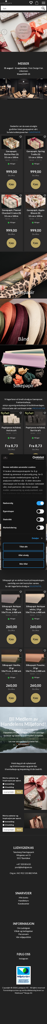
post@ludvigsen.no (23, 867)
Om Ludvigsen (23, 928)
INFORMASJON (23, 923)
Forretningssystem (11, 990)
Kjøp (11, 184)
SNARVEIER (23, 893)
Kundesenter (23, 903)
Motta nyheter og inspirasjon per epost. (12, 779)
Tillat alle (23, 547)
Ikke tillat (23, 564)
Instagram (23, 958)
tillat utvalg (24, 555)
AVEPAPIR (35, 132)
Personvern (23, 934)
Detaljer (35, 538)
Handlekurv (23, 900)
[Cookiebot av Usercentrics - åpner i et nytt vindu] (33, 458)
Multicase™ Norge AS (23, 993)
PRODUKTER (38, 408)
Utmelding (9, 787)
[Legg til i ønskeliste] (21, 136)
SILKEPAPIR (35, 586)
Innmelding (9, 784)
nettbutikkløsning (29, 990)
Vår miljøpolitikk (23, 937)
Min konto (23, 897)
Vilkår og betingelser (23, 931)
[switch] (40, 511)
